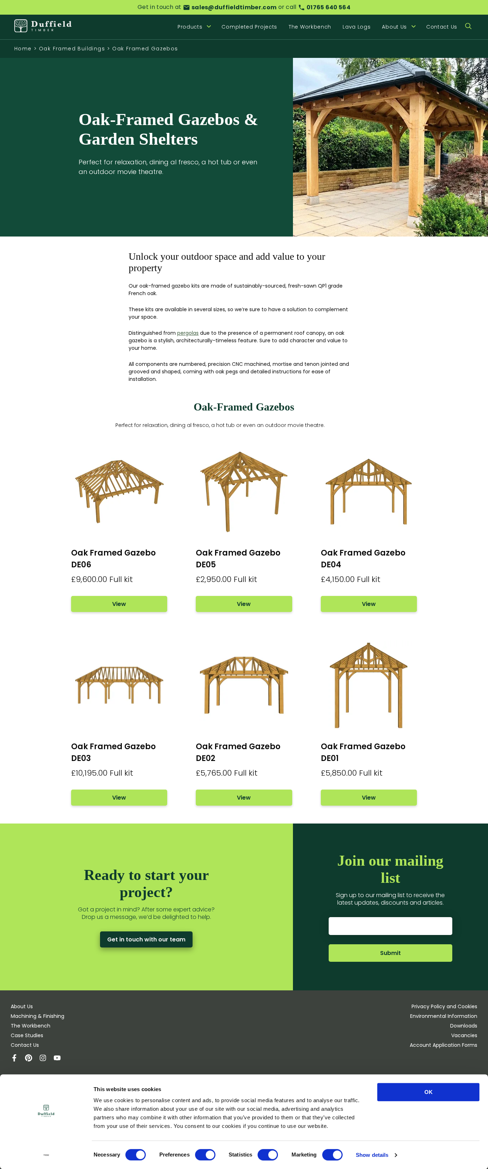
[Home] (42, 26)
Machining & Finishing (37, 1016)
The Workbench (310, 26)
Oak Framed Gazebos (145, 48)
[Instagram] (46, 1058)
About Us (22, 1006)
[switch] (205, 1154)
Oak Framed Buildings (72, 48)
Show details (372, 1155)
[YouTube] (61, 1058)
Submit (390, 953)
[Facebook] (18, 1058)
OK (428, 1092)
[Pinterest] (32, 1058)
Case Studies (27, 1035)
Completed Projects (249, 26)
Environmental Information (443, 1016)
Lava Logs (356, 26)
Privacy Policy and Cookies (444, 1006)
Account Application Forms (443, 1045)
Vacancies (464, 1035)
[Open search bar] (468, 26)
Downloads (463, 1025)
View (119, 604)
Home (23, 48)
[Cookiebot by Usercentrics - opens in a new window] (46, 1155)
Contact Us (441, 26)
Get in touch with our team (146, 939)
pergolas (188, 333)
